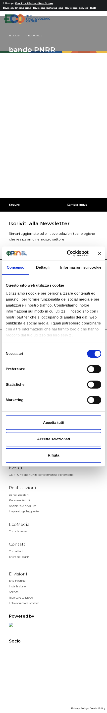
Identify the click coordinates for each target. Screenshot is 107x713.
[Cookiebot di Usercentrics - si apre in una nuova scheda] (67, 253)
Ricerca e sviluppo (21, 597)
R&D (93, 7)
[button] (95, 18)
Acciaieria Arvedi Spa (23, 506)
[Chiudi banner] (99, 253)
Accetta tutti (53, 422)
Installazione (17, 586)
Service (13, 592)
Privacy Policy (79, 708)
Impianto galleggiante (24, 511)
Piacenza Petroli (19, 500)
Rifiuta (53, 455)
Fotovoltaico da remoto (24, 603)
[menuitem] (8, 8)
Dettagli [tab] (43, 267)
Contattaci (16, 551)
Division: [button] (8, 7)
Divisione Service (76, 7)
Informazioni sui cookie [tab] (80, 267)
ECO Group (35, 35)
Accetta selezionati (53, 439)
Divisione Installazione (48, 7)
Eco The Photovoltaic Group (34, 3)
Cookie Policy (97, 708)
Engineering (23, 7)
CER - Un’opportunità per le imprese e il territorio (41, 474)
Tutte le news (18, 531)
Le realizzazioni (19, 494)
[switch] (94, 369)
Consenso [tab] (16, 267)
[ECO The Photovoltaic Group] (27, 18)
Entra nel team (19, 556)
